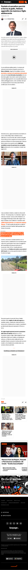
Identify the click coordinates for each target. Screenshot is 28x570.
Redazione (23, 502)
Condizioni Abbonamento (13, 502)
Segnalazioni (9, 500)
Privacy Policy (17, 500)
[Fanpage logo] (8, 2)
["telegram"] (18, 487)
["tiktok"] (2, 487)
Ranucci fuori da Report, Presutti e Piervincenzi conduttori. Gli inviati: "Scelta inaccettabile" (14, 462)
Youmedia (3, 500)
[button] (25, 19)
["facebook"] (15, 487)
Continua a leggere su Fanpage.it (14, 351)
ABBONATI (21, 1)
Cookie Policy (4, 502)
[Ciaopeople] (14, 566)
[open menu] (1, 2)
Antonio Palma (11, 18)
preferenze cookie (5, 504)
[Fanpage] (14, 528)
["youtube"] (9, 487)
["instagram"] (5, 487)
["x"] (12, 487)
